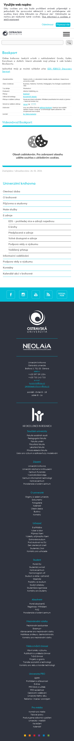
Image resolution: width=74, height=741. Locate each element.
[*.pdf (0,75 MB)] (29, 104)
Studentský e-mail (37, 567)
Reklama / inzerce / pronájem (37, 699)
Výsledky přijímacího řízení (37, 537)
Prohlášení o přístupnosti (37, 681)
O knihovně (10, 197)
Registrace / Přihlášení (37, 607)
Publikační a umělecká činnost (37, 654)
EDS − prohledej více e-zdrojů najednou (31, 221)
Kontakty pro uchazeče (37, 551)
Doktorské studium (37, 540)
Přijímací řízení (37, 534)
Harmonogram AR (37, 573)
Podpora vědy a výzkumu (23, 244)
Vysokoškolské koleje (37, 475)
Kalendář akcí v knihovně (18, 273)
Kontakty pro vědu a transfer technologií (37, 665)
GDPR (37, 678)
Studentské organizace (37, 588)
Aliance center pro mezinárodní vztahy (37, 632)
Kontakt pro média (37, 712)
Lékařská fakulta (37, 447)
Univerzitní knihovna (19, 183)
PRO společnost (37, 690)
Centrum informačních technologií (37, 478)
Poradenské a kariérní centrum (37, 484)
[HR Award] (37, 417)
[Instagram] (23, 294)
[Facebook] (11, 294)
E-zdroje (7, 215)
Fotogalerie (37, 503)
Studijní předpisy (37, 585)
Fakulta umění (37, 442)
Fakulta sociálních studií (37, 436)
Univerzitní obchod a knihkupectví (37, 469)
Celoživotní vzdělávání (37, 693)
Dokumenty (37, 500)
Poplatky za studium (37, 582)
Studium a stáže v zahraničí (37, 576)
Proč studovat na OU (37, 543)
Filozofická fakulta (37, 444)
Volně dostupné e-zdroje (22, 238)
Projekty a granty (37, 659)
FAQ (37, 610)
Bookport (26, 94)
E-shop (37, 684)
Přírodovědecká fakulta (37, 450)
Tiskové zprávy (37, 715)
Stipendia (37, 579)
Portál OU (37, 564)
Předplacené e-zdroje (20, 232)
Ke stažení (37, 724)
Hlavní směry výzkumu (37, 650)
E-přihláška (37, 528)
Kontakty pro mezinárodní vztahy (37, 638)
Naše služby (10, 209)
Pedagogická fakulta (37, 438)
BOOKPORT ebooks (30, 97)
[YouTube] (36, 294)
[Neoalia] (37, 347)
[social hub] (62, 294)
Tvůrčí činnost (37, 656)
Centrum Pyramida (37, 472)
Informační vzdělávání (16, 256)
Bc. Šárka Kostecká (29, 114)
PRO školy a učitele (37, 687)
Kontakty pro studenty (37, 591)
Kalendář (37, 506)
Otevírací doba (11, 191)
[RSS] (48, 294)
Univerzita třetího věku (37, 696)
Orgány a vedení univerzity (37, 497)
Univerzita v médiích (37, 721)
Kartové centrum (37, 481)
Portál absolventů (37, 604)
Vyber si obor (37, 531)
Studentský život (37, 548)
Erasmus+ (37, 629)
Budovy (37, 512)
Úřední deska (37, 509)
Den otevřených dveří (37, 545)
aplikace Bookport (46, 107)
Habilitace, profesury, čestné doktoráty (37, 635)
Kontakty (8, 267)
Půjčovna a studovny (15, 203)
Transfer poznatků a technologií (37, 662)
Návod (25, 104)
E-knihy (12, 227)
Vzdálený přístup (18, 250)
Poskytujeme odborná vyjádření (37, 718)
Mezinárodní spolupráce (37, 626)
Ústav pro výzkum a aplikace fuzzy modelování (37, 453)
